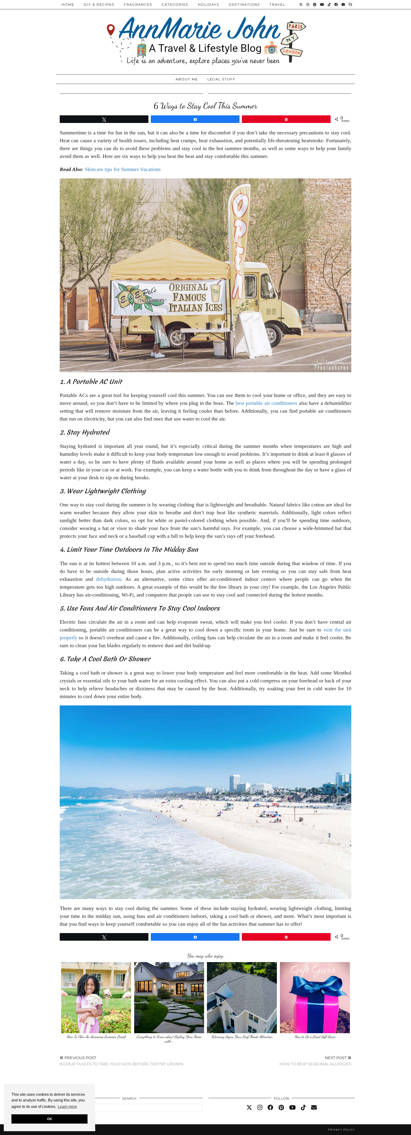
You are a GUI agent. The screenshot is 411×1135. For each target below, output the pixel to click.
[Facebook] (336, 4)
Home (68, 4)
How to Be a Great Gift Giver (314, 1036)
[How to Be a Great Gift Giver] (315, 997)
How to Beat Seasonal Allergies (315, 1061)
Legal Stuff (221, 79)
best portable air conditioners (266, 403)
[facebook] (270, 1108)
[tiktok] (303, 1108)
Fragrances (138, 4)
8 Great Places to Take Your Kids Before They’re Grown (121, 1061)
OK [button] (49, 1119)
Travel (277, 4)
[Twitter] (301, 4)
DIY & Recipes (99, 4)
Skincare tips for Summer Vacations (123, 169)
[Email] (343, 4)
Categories (175, 4)
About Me (187, 79)
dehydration (108, 579)
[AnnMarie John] (205, 36)
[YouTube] (322, 4)
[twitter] (249, 1108)
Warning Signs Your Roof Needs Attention (242, 1036)
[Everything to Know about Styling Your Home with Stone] (169, 997)
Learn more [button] (67, 1107)
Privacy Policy (341, 1129)
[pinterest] (281, 1108)
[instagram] (259, 1108)
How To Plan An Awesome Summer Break (96, 1036)
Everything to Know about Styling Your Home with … (169, 1039)
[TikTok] (329, 4)
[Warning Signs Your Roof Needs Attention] (242, 997)
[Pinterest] (315, 4)
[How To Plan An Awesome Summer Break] (96, 997)
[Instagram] (308, 4)
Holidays (208, 4)
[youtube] (292, 1108)
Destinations (244, 4)
